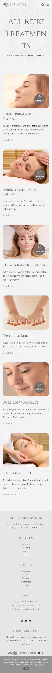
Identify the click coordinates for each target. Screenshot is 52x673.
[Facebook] (22, 621)
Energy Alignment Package (20, 192)
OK (26, 668)
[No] (48, 664)
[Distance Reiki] (26, 312)
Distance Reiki (16, 335)
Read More (8, 140)
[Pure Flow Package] (26, 379)
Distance (26, 574)
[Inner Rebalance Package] (26, 91)
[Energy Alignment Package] (26, 167)
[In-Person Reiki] (26, 450)
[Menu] (48, 4)
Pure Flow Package (20, 402)
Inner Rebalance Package (18, 116)
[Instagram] (26, 621)
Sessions (26, 544)
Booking (26, 547)
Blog (26, 554)
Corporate (26, 581)
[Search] (42, 4)
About (26, 551)
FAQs (26, 585)
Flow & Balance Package (25, 265)
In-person (26, 571)
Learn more (38, 664)
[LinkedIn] (30, 621)
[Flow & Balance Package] (26, 242)
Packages (26, 578)
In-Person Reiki (17, 473)
